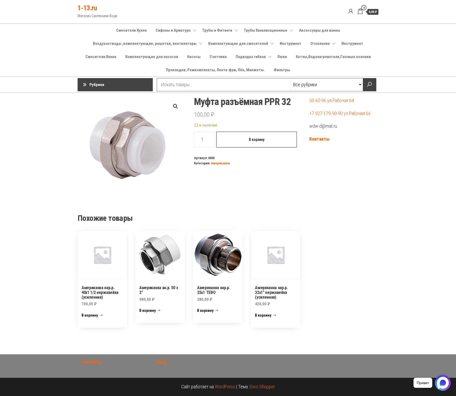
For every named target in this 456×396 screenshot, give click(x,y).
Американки (220, 163)
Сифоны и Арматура (173, 30)
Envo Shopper (262, 386)
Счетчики (218, 56)
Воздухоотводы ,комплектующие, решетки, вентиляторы (145, 43)
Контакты (319, 139)
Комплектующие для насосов (151, 56)
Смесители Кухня (131, 30)
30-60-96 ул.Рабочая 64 (331, 100)
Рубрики (96, 84)
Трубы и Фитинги (217, 30)
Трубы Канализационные (265, 30)
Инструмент (290, 43)
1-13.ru (87, 8)
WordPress (225, 386)
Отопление (320, 43)
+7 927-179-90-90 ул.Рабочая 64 (339, 113)
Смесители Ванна (101, 56)
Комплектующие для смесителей (238, 43)
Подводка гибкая (251, 56)
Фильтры (282, 70)
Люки (282, 56)
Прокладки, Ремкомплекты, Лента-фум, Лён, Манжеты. (215, 70)
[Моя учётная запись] (350, 11)
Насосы (194, 56)
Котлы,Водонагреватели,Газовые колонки (333, 56)
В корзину (256, 139)
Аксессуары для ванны (319, 30)
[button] (175, 106)
